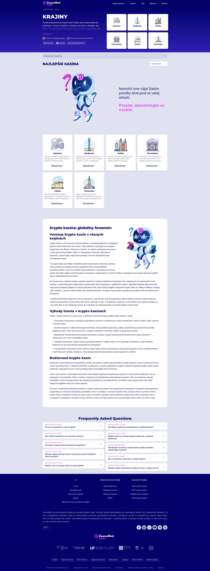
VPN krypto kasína (139, 498)
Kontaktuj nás (75, 490)
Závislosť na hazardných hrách (57, 568)
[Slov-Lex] (79, 548)
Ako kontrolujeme (75, 494)
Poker (110, 498)
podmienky (119, 568)
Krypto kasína (118, 3)
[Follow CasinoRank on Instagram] (144, 527)
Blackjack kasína (110, 490)
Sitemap (161, 568)
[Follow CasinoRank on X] (149, 527)
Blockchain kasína (139, 486)
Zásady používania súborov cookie (140, 568)
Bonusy (153, 3)
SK (45, 527)
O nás (75, 486)
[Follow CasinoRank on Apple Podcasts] (165, 527)
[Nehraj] (125, 548)
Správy (164, 3)
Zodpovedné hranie (80, 568)
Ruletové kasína (110, 494)
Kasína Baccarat (110, 486)
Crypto (133, 3)
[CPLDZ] (102, 548)
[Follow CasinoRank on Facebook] (139, 527)
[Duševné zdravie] (139, 548)
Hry (142, 3)
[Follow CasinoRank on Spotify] (160, 527)
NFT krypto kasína (139, 490)
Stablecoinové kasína (139, 494)
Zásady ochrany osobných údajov (76, 502)
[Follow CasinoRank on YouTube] (154, 527)
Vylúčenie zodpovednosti (101, 568)
